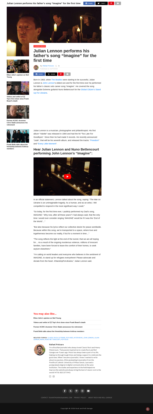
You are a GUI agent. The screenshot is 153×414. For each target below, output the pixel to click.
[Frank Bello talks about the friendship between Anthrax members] (18, 142)
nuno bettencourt (52, 339)
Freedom (95, 140)
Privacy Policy (80, 397)
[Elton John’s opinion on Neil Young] (18, 72)
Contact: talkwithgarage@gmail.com (56, 397)
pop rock (64, 339)
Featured (69, 338)
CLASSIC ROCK (53, 338)
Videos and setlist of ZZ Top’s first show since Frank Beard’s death (18, 99)
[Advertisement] (67, 112)
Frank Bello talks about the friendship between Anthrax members (17, 147)
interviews (78, 338)
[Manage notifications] (148, 409)
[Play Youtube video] (67, 176)
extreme (62, 338)
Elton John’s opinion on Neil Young (18, 76)
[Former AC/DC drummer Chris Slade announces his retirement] (18, 118)
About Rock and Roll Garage (100, 397)
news (42, 339)
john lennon (88, 338)
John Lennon (48, 83)
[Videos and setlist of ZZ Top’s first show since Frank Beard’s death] (18, 94)
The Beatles (56, 79)
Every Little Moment (47, 143)
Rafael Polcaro (48, 66)
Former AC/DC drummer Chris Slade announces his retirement (17, 123)
